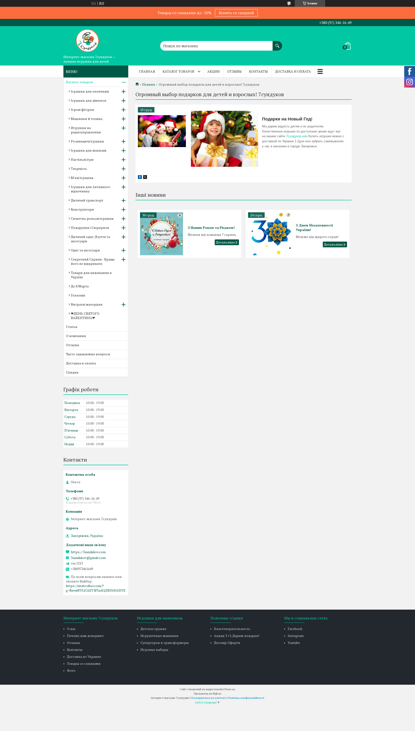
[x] (145, 177)
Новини (148, 84)
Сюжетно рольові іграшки (92, 218)
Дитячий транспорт (87, 200)
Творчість (79, 168)
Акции (213, 71)
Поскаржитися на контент (208, 698)
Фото (71, 670)
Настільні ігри (82, 159)
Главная (147, 71)
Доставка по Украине (84, 656)
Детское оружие (153, 628)
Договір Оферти (227, 642)
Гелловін (78, 295)
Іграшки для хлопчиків (90, 91)
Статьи (71, 326)
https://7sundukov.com (88, 552)
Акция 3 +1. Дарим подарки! (236, 635)
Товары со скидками (84, 663)
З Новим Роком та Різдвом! (211, 227)
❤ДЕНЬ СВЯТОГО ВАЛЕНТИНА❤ (85, 315)
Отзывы (234, 71)
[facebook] (140, 177)
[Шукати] (277, 43)
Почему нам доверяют (85, 635)
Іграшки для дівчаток (88, 100)
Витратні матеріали (87, 304)
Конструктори (82, 209)
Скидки (72, 372)
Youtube (294, 642)
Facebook (295, 628)
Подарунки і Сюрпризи (90, 227)
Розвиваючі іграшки (87, 141)
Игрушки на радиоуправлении (86, 129)
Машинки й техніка (86, 118)
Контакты (258, 71)
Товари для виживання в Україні (91, 274)
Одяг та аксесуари (85, 250)
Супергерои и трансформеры (164, 642)
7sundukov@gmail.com (88, 558)
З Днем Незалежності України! (314, 227)
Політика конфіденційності (246, 698)
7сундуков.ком (296, 136)
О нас (71, 628)
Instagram (296, 635)
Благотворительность (232, 628)
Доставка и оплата (293, 71)
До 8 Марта (80, 286)
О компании (76, 335)
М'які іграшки (82, 177)
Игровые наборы (154, 649)
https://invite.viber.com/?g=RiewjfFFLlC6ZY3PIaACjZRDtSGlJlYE (96, 588)
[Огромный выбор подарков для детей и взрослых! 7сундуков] (162, 131)
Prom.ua (230, 689)
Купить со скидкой (236, 12)
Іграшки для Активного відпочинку (90, 188)
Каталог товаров (178, 71)
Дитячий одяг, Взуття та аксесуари (90, 238)
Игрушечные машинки (159, 635)
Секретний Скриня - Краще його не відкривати (93, 261)
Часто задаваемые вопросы (88, 354)
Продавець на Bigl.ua (207, 693)
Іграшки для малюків (88, 150)
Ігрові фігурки (82, 109)
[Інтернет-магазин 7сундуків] (87, 39)
